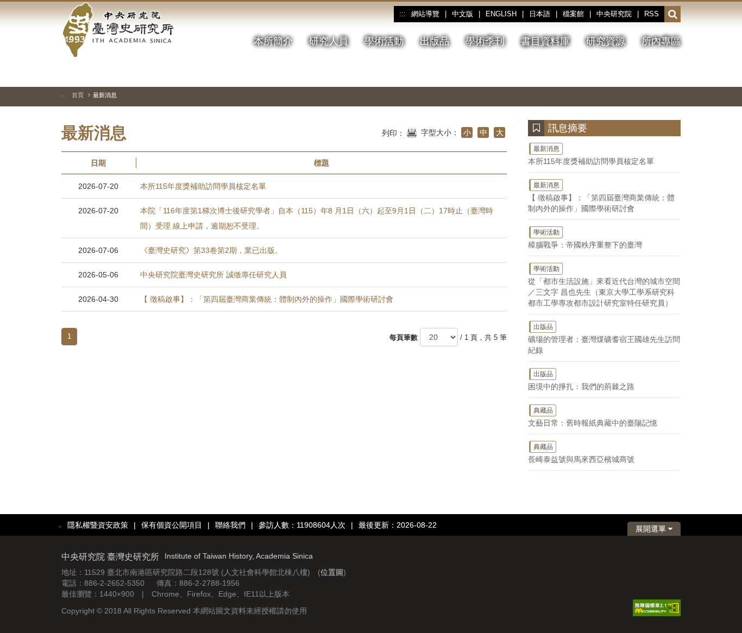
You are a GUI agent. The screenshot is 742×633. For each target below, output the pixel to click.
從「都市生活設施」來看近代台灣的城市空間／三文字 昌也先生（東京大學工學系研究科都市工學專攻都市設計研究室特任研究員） (604, 286)
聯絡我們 (230, 525)
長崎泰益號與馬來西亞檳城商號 (581, 453)
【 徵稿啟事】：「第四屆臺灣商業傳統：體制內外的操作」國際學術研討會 (266, 299)
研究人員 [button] (328, 41)
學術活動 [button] (384, 41)
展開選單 (652, 528)
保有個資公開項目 (171, 525)
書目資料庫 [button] (545, 41)
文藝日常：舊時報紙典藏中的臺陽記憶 (592, 417)
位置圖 (331, 572)
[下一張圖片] (653, 73)
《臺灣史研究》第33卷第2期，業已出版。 (211, 250)
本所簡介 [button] (273, 41)
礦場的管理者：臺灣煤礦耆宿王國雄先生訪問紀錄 (604, 339)
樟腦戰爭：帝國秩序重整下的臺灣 (585, 239)
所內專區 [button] (661, 41)
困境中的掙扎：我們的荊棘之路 (581, 380)
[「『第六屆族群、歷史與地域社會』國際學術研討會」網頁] (672, 73)
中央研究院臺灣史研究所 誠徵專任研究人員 (213, 274)
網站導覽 (425, 14)
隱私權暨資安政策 (97, 525)
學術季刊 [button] (485, 41)
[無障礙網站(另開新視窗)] (657, 607)
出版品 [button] (434, 41)
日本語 (539, 14)
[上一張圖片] (633, 73)
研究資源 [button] (605, 41)
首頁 (78, 95)
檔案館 (573, 14)
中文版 (462, 14)
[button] (672, 14)
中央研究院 (614, 14)
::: (402, 14)
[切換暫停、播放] (614, 73)
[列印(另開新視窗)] (412, 131)
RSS (651, 14)
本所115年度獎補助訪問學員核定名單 (203, 186)
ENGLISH (501, 14)
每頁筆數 (403, 337)
